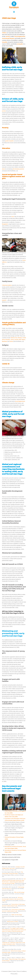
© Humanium (4, 971)
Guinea (11, 341)
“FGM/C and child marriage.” (16, 914)
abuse (3, 169)
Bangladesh (5, 224)
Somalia (16, 339)
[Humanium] (14, 5)
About (9, 971)
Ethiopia (20, 337)
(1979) (22, 820)
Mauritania (4, 341)
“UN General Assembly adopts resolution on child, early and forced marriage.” (12, 899)
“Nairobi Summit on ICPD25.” (12, 921)
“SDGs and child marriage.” (19, 892)
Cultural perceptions (7, 285)
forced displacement (20, 401)
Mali (20, 339)
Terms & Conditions (21, 971)
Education (6, 148)
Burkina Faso (14, 337)
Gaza (12, 216)
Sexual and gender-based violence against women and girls (13, 176)
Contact (14, 971)
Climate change (8, 383)
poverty (4, 111)
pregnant (4, 300)
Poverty (5, 128)
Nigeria (23, 339)
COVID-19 (5, 364)
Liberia (12, 339)
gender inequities (9, 140)
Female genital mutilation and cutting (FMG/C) (14, 324)
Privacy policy (14, 973)
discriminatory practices (18, 169)
